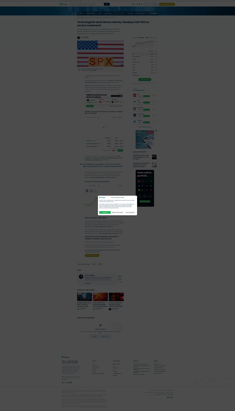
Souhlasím (105, 212)
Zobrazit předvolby (130, 212)
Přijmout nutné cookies (117, 212)
